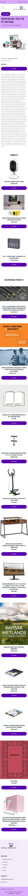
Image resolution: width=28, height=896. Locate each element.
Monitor (15, 58)
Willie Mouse (14, 781)
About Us (5, 862)
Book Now (6, 14)
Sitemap (18, 893)
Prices (4, 867)
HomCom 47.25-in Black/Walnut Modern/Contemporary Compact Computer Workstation (14, 545)
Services (5, 864)
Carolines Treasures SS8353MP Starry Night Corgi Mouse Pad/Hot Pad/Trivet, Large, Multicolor (14, 687)
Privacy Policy (11, 893)
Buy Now (14, 68)
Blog (4, 870)
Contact (10, 892)
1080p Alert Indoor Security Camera (14, 181)
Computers (10, 58)
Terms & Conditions (18, 892)
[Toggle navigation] (2, 8)
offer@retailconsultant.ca (22, 1)
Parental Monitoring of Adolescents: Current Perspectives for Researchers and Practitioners (14, 369)
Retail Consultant (7, 859)
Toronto (4, 1)
